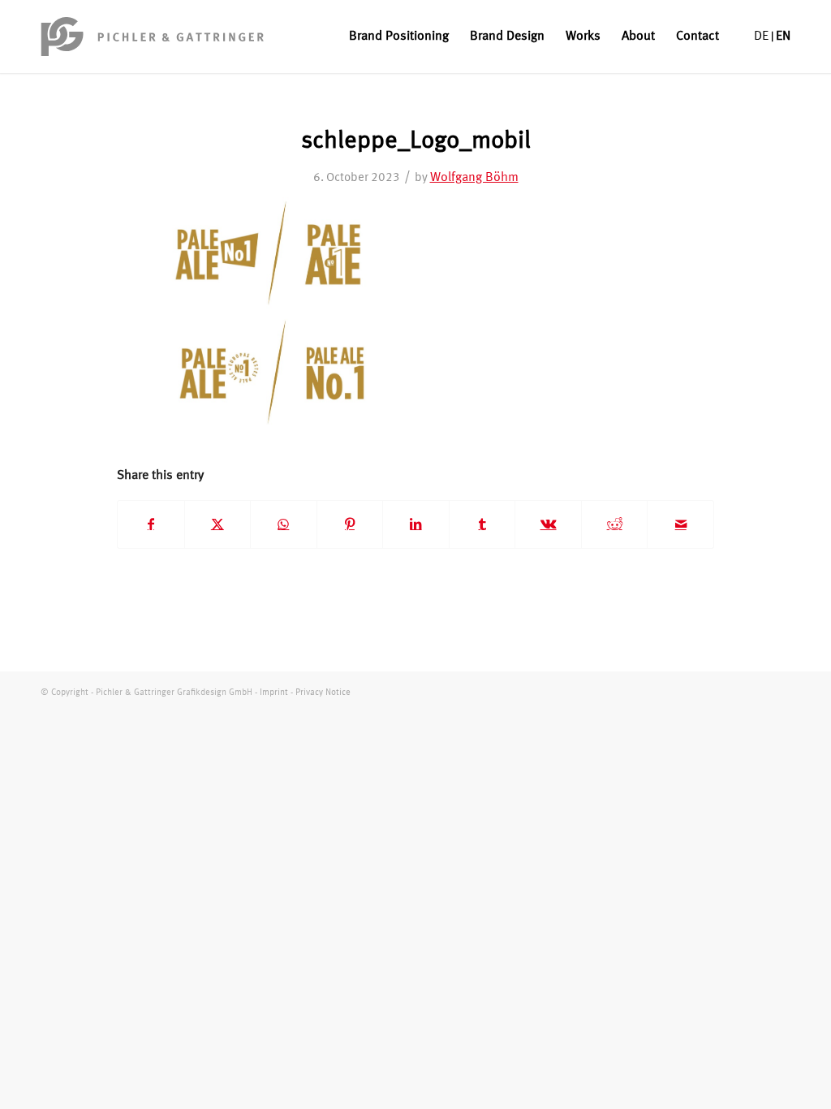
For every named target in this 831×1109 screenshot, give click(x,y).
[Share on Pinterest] (350, 524)
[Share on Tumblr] (482, 524)
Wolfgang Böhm (474, 177)
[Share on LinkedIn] (416, 524)
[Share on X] (218, 524)
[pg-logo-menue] (153, 36)
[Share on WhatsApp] (283, 524)
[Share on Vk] (548, 524)
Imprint (274, 692)
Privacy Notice (323, 692)
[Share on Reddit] (615, 524)
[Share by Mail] (680, 524)
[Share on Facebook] (151, 524)
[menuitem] (398, 36)
